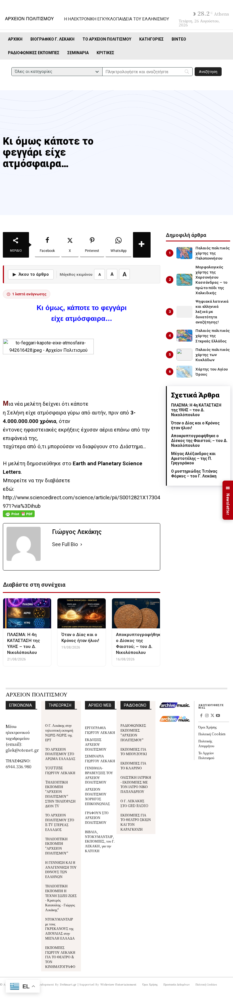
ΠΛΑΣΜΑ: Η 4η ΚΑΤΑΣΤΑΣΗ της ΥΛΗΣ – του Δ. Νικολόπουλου (196, 410)
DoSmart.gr (68, 984)
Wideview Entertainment (118, 984)
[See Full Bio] (81, 544)
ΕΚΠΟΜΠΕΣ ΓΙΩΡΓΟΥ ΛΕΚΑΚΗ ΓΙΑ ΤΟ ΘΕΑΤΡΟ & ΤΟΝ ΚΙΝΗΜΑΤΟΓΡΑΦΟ (60, 957)
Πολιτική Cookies (211, 733)
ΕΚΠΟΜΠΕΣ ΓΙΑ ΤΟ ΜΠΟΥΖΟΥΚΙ (133, 751)
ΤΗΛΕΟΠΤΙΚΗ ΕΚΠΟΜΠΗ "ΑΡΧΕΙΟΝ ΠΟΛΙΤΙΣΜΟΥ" (56, 845)
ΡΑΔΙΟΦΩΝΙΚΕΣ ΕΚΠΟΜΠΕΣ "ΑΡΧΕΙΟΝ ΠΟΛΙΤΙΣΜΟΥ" (133, 732)
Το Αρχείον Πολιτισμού (206, 755)
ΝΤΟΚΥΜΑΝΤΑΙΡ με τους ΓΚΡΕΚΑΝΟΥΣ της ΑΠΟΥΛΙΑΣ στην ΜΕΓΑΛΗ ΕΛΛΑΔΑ (60, 928)
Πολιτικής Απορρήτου (206, 743)
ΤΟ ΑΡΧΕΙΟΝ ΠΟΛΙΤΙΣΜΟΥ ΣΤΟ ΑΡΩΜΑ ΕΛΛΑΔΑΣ (60, 754)
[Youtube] (218, 716)
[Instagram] (207, 716)
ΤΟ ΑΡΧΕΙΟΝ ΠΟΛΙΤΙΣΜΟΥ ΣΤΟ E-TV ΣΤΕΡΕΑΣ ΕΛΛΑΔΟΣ (59, 821)
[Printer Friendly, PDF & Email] (19, 516)
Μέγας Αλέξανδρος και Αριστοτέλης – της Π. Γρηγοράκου (193, 458)
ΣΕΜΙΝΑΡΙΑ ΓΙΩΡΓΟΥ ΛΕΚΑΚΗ (100, 758)
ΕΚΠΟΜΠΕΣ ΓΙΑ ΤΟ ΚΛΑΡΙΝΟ (133, 765)
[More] (142, 245)
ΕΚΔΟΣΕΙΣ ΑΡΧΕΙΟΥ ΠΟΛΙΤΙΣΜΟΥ (96, 744)
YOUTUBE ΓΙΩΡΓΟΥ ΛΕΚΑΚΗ (60, 770)
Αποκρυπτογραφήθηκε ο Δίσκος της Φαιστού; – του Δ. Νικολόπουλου (199, 440)
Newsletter (228, 500)
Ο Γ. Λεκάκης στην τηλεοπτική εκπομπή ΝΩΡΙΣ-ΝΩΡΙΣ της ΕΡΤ (59, 732)
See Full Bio (65, 544)
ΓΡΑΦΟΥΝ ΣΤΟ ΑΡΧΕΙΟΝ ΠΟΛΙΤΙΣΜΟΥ (97, 817)
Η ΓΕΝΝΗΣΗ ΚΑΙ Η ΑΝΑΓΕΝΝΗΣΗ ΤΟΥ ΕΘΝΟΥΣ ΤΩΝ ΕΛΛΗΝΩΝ (61, 869)
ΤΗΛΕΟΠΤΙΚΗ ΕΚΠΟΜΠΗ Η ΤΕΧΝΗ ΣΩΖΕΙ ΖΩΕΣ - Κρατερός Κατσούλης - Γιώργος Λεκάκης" (61, 897)
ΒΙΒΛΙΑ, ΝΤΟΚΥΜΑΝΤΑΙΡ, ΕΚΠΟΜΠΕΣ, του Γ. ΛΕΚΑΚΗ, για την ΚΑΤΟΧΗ (100, 841)
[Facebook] (201, 716)
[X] (212, 716)
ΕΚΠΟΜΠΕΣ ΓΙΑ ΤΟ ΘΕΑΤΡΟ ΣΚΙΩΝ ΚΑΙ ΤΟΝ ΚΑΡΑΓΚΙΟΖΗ (135, 821)
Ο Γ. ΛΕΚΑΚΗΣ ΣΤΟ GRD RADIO (134, 803)
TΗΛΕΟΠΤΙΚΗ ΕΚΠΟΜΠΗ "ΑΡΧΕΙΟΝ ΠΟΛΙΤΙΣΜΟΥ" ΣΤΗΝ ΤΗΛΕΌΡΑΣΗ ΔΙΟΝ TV (60, 794)
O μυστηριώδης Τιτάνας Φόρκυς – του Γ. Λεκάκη (194, 473)
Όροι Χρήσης (207, 727)
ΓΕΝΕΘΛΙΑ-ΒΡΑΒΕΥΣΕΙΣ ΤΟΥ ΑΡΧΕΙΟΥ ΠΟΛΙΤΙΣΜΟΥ (99, 774)
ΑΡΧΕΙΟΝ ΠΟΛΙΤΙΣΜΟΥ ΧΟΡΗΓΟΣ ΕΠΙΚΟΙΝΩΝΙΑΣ (97, 796)
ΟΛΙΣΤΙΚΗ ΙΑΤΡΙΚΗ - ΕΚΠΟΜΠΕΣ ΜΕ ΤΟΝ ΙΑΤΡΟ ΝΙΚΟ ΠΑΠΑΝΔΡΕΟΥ (135, 784)
